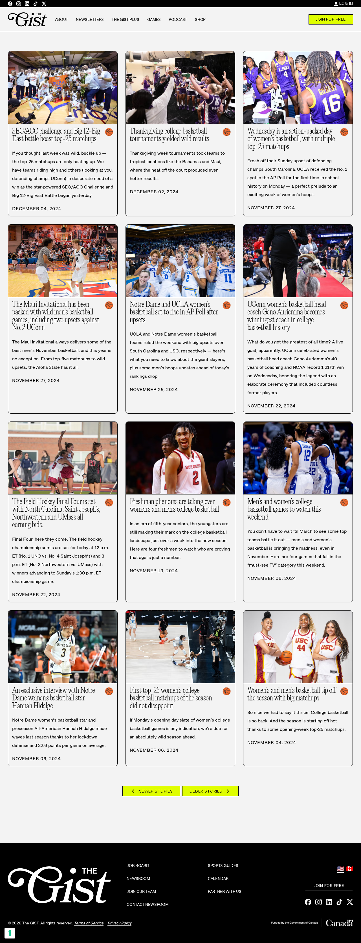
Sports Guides (223, 865)
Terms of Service (89, 923)
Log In (346, 3)
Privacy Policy (119, 923)
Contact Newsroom (148, 904)
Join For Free (331, 19)
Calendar (218, 878)
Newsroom (138, 878)
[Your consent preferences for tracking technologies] (10, 933)
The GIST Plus (125, 19)
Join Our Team (141, 891)
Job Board (138, 865)
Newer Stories (151, 791)
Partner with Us (224, 891)
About (61, 19)
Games (154, 19)
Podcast (178, 19)
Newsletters (90, 19)
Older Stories (210, 791)
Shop (200, 19)
